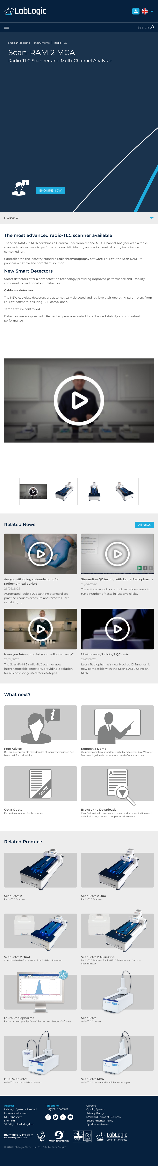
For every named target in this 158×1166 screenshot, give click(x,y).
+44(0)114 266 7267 (56, 1109)
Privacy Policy (95, 1113)
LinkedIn (63, 1117)
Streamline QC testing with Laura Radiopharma (117, 579)
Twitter (55, 1117)
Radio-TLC (60, 42)
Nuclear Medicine (19, 42)
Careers (91, 1105)
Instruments (42, 42)
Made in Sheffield (59, 1136)
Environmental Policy (99, 1120)
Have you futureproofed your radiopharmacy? (39, 654)
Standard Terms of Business (103, 1116)
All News (144, 525)
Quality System (95, 1109)
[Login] (135, 11)
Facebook (48, 1117)
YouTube (70, 1117)
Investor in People (18, 1136)
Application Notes (97, 1124)
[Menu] (79, 27)
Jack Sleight (59, 1147)
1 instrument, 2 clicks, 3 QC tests (105, 654)
